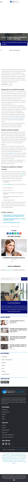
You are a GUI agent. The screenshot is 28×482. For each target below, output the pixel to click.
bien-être (23, 175)
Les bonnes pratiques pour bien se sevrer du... (14, 258)
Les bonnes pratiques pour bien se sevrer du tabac (17, 321)
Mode (3, 368)
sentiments (11, 153)
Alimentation (4, 356)
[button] (8, 233)
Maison (3, 365)
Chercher (24, 279)
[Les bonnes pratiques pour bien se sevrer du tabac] (14, 247)
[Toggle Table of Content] (9, 84)
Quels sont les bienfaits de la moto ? (11, 222)
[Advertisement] (14, 18)
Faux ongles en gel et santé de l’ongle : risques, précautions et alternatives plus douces (18, 338)
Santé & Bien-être (5, 374)
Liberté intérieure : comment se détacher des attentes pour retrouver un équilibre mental (13, 215)
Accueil (3, 42)
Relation (3, 371)
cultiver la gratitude (7, 184)
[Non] (26, 478)
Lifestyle (3, 362)
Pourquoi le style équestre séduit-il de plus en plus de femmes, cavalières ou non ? (18, 346)
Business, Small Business (7, 359)
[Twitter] (5, 382)
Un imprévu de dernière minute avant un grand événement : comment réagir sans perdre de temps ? (18, 330)
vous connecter (9, 270)
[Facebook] (2, 382)
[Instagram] (8, 382)
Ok (14, 480)
